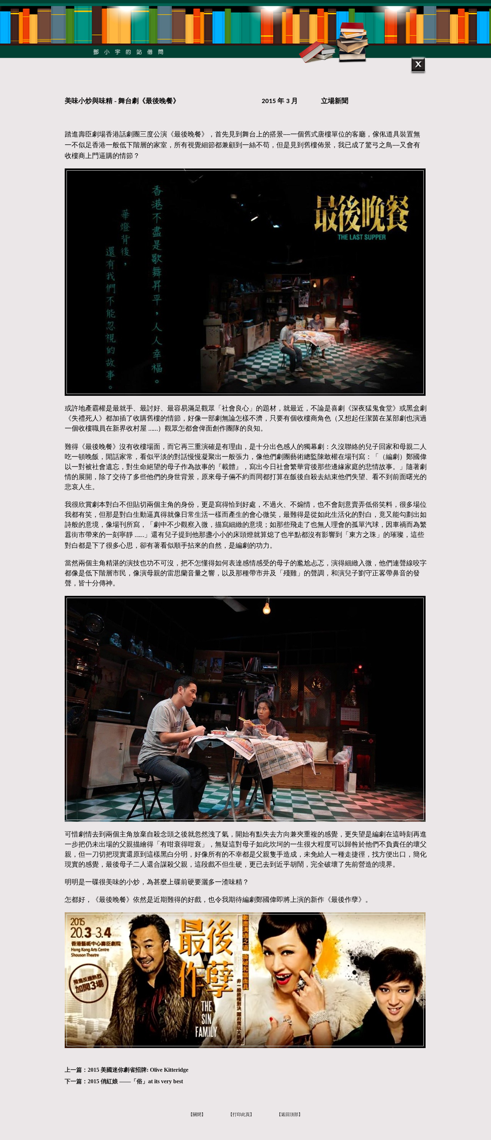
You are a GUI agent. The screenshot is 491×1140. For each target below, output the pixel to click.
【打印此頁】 (241, 1114)
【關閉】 (197, 1114)
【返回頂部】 (290, 1114)
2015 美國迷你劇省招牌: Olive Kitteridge (138, 1070)
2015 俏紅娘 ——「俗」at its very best (135, 1081)
